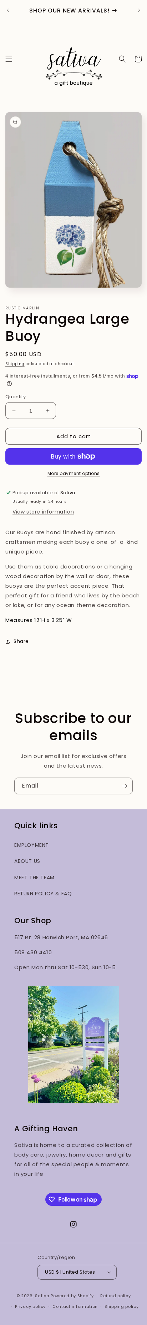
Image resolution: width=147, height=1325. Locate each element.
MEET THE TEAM (34, 877)
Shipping (15, 363)
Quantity (15, 396)
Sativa (42, 1296)
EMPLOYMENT (31, 845)
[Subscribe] (124, 786)
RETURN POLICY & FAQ (43, 893)
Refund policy (115, 1296)
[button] (9, 59)
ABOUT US (27, 861)
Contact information (75, 1306)
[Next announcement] (139, 10)
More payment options (73, 473)
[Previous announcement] (8, 10)
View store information (43, 511)
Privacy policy (30, 1306)
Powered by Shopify (72, 1296)
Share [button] (21, 641)
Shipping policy (122, 1306)
